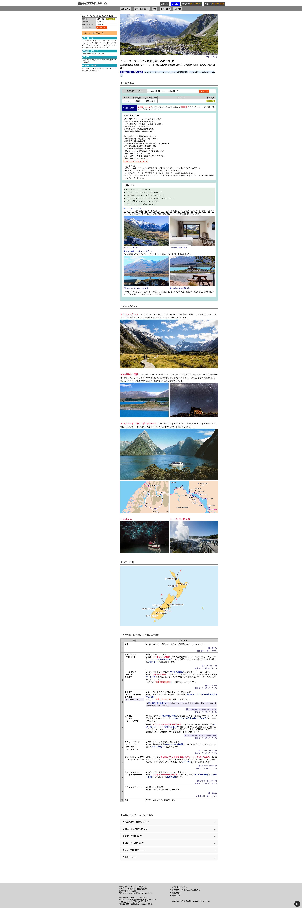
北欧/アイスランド (89, 47)
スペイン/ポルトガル (104, 40)
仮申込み (175, 4)
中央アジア (96, 60)
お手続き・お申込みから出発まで (186, 889)
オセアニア (112, 68)
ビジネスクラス (88, 68)
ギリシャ (113, 45)
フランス (105, 45)
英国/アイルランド (93, 45)
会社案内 (176, 895)
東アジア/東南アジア (109, 60)
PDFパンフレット (102, 27)
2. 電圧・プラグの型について (135, 828)
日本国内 (86, 62)
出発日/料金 (125, 9)
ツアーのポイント (142, 9)
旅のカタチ (177, 892)
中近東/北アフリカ (89, 53)
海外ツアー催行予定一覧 (93, 33)
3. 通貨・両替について (132, 835)
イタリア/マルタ (88, 40)
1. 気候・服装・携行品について (136, 821)
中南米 (98, 68)
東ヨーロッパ (99, 43)
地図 (155, 9)
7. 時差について (129, 857)
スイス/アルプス (103, 47)
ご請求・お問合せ (179, 887)
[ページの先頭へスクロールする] (297, 904)
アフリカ (101, 53)
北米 (105, 68)
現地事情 (177, 9)
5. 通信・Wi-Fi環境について (134, 850)
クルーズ (86, 70)
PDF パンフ (203, 91)
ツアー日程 (165, 9)
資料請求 (165, 4)
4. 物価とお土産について (133, 843)
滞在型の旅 (95, 70)
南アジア (86, 60)
